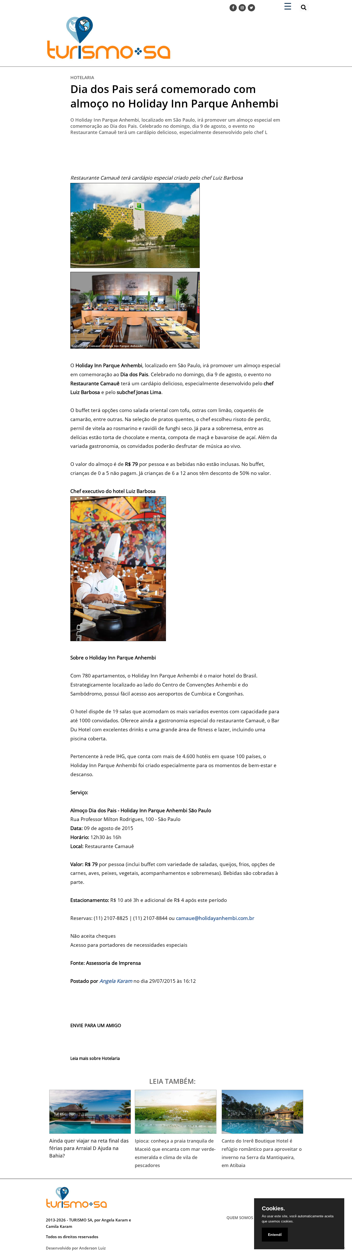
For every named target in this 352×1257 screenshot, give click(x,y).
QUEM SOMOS (240, 1217)
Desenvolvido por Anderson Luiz (76, 1248)
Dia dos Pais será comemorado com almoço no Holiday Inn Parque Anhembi (174, 96)
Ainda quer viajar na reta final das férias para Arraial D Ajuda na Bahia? (89, 1148)
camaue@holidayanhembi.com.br (215, 918)
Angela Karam (115, 980)
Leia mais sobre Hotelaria (95, 1058)
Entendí (275, 1235)
